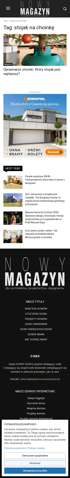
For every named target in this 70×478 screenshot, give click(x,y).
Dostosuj (35, 463)
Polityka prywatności (15, 448)
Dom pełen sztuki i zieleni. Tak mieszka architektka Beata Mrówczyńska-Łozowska (41, 234)
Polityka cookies (36, 448)
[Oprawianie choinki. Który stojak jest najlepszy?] (35, 50)
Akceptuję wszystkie (35, 470)
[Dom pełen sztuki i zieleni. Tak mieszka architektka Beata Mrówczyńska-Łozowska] (12, 236)
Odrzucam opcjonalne (35, 455)
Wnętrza (8, 64)
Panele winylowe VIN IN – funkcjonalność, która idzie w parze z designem (45, 179)
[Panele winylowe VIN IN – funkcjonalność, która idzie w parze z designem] (12, 182)
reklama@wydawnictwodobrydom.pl (40, 379)
